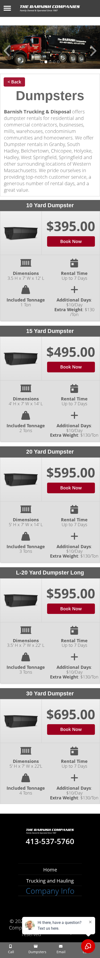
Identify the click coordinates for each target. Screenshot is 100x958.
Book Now (71, 241)
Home (50, 869)
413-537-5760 (50, 841)
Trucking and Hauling (50, 880)
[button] (7, 47)
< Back (14, 82)
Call (10, 952)
